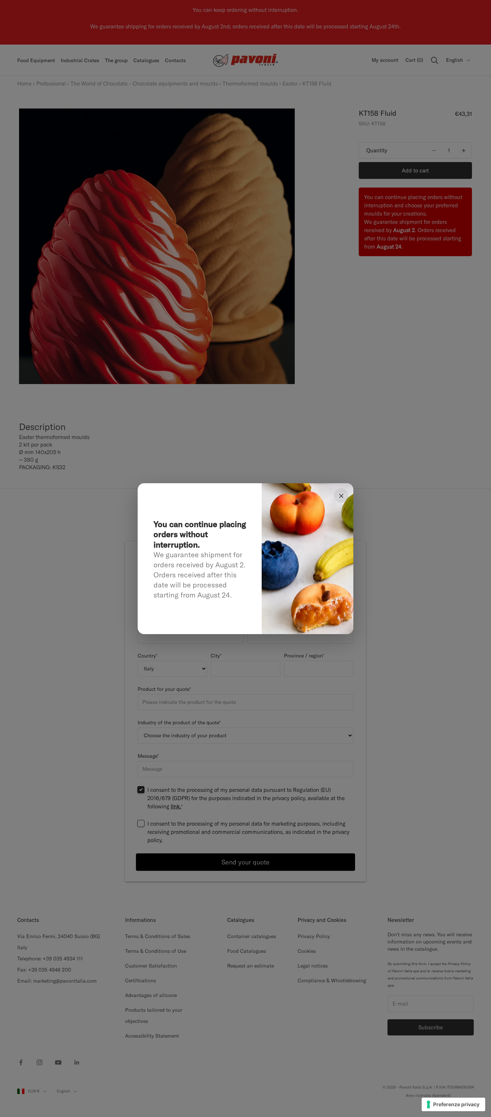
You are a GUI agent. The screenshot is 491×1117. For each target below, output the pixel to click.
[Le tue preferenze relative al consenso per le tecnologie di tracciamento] (453, 1104)
